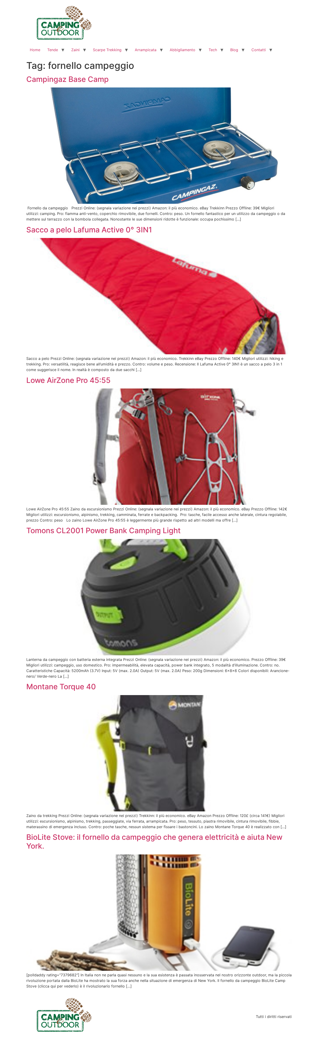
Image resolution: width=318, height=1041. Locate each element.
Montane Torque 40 (61, 686)
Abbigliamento (182, 49)
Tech (213, 49)
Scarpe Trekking (107, 49)
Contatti (258, 49)
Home (35, 49)
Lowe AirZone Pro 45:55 (68, 380)
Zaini (75, 49)
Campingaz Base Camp (67, 79)
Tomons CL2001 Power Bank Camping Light (103, 530)
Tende (52, 49)
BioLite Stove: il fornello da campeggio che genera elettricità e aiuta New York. (154, 841)
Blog (234, 49)
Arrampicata (145, 49)
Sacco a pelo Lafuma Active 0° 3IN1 (89, 229)
